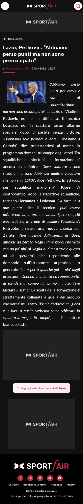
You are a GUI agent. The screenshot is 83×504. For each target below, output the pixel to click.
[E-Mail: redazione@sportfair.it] (60, 478)
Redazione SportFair (17, 68)
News (19, 39)
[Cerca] (78, 6)
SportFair (9, 39)
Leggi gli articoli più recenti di (43, 388)
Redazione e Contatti (34, 484)
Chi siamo (13, 484)
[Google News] (50, 478)
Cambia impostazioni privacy (41, 490)
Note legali (56, 484)
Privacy (70, 484)
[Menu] (5, 6)
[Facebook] (20, 478)
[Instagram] (30, 478)
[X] (40, 478)
